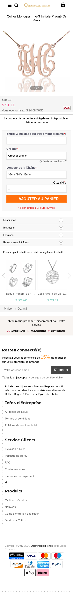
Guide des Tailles (15, 520)
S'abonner (61, 369)
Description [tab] (9, 220)
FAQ (7, 462)
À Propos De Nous (16, 411)
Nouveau (10, 506)
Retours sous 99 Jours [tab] (16, 242)
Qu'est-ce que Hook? (53, 161)
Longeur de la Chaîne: (22, 167)
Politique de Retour (16, 455)
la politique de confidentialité (45, 377)
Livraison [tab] (8, 235)
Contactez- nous (15, 469)
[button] (3, 275)
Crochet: (12, 148)
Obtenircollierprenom (42, 546)
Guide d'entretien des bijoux (22, 513)
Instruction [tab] (9, 227)
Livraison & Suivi (15, 448)
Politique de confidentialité (21, 425)
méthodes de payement (19, 476)
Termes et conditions (17, 418)
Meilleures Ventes (16, 500)
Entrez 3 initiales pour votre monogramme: (36, 133)
